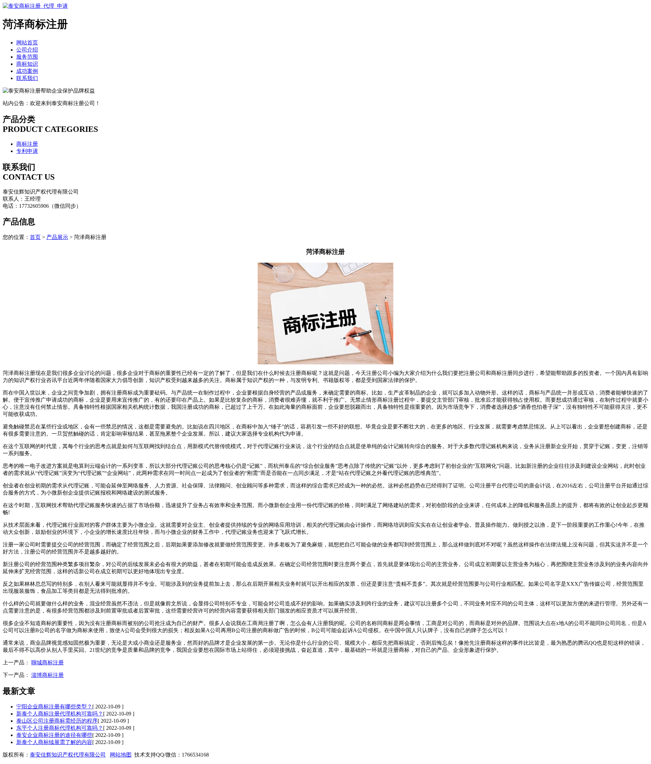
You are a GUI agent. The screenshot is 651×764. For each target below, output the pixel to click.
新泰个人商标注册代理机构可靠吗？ (59, 714)
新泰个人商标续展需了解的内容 (54, 742)
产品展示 (57, 237)
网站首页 (27, 42)
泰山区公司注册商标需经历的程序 (57, 721)
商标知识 (27, 64)
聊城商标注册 (47, 662)
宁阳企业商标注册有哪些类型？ (54, 706)
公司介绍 (27, 50)
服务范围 (27, 57)
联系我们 (27, 78)
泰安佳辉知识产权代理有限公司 (68, 755)
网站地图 (121, 755)
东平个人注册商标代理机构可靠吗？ (59, 728)
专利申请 (27, 151)
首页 (35, 237)
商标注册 (27, 144)
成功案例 (27, 71)
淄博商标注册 (47, 675)
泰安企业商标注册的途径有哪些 (54, 735)
